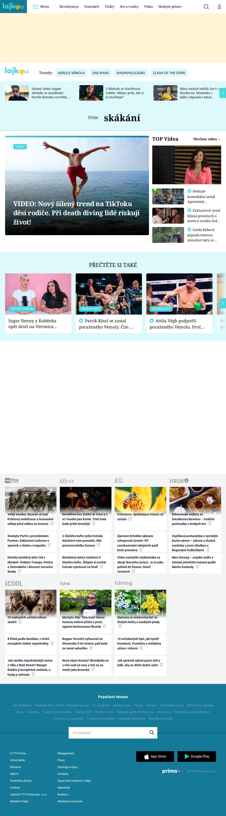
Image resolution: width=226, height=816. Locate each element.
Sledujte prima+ (170, 6)
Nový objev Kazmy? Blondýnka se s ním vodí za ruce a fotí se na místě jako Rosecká (85, 665)
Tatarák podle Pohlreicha (135, 712)
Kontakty (62, 774)
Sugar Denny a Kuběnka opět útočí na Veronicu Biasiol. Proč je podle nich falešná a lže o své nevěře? (34, 324)
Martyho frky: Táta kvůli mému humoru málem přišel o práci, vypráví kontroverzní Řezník (83, 622)
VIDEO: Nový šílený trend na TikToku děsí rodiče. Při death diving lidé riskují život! (76, 213)
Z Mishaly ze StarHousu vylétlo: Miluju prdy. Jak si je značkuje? (124, 92)
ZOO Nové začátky (200, 705)
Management (65, 753)
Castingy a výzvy (67, 767)
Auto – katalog (28, 712)
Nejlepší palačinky (131, 719)
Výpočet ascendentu (68, 719)
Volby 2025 (83, 712)
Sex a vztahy (129, 6)
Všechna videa (205, 139)
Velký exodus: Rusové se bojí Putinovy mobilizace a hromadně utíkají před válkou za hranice (30, 519)
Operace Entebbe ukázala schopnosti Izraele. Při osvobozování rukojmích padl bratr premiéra (137, 543)
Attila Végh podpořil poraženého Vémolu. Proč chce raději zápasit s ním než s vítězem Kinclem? (175, 324)
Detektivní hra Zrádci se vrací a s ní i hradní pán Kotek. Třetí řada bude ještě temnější (84, 519)
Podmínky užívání (21, 780)
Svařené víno (104, 712)
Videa (148, 6)
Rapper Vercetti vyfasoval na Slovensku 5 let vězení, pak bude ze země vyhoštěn (85, 643)
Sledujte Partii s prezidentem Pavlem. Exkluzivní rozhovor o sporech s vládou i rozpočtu (28, 540)
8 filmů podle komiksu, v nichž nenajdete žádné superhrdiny (28, 641)
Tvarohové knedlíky (101, 719)
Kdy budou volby (172, 705)
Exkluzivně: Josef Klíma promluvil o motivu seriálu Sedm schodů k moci (203, 218)
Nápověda (63, 787)
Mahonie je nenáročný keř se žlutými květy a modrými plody (138, 620)
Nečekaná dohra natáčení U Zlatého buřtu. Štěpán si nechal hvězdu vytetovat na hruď (84, 562)
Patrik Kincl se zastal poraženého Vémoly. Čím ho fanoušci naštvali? (107, 324)
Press (61, 760)
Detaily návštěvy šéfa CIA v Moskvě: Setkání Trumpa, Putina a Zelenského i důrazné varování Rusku (30, 564)
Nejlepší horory (77, 705)
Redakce (62, 794)
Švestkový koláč (161, 719)
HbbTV (14, 774)
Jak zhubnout (22, 705)
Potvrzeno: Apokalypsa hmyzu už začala (140, 517)
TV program (101, 705)
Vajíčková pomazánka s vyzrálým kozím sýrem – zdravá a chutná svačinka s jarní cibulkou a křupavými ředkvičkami (195, 543)
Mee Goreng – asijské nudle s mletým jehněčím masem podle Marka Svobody (194, 562)
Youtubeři (91, 6)
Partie (138, 705)
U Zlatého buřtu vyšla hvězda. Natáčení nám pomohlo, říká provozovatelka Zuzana (83, 540)
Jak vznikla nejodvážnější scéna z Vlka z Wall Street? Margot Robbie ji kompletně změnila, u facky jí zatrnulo (30, 667)
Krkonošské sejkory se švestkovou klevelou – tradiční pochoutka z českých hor (193, 519)
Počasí (151, 705)
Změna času (122, 705)
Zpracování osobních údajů (74, 780)
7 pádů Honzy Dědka (57, 712)
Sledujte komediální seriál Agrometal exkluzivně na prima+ (201, 201)
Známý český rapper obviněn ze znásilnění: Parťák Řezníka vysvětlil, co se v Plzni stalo (51, 94)
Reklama (15, 767)
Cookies (15, 787)
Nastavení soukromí (69, 801)
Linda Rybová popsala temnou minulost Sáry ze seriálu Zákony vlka (203, 237)
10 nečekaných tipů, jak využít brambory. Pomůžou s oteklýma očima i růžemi (139, 643)
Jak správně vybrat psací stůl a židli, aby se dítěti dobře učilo (138, 663)
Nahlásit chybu (19, 801)
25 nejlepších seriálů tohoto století (27, 620)
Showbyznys (68, 6)
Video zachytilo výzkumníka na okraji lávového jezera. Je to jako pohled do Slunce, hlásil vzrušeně (140, 564)
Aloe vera (164, 712)
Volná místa (17, 760)
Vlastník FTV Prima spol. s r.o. (28, 794)
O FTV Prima (18, 753)
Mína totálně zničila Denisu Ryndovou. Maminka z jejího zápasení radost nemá (200, 94)
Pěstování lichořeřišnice (192, 712)
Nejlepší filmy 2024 (49, 705)
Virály (109, 6)
